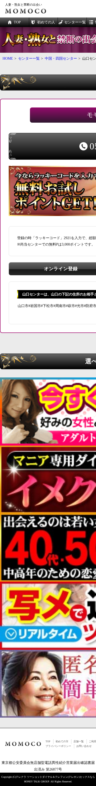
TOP (48, 741)
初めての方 (62, 741)
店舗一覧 (78, 741)
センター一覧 (29, 58)
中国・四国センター (61, 58)
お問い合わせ (84, 746)
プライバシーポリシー (58, 746)
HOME (8, 58)
